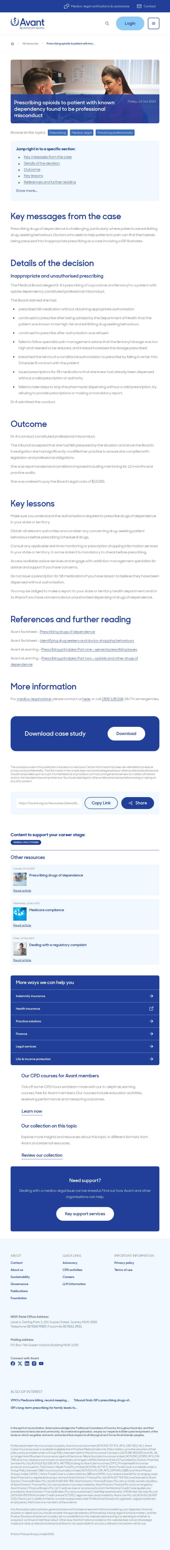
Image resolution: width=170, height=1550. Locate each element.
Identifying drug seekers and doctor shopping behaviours (87, 640)
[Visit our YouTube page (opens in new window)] (41, 1363)
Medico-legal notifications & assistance (100, 6)
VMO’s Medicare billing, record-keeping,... (40, 1400)
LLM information (74, 1284)
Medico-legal (82, 133)
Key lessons (33, 175)
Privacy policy (124, 1263)
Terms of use (123, 1270)
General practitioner (26, 842)
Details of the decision (42, 163)
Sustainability (20, 1277)
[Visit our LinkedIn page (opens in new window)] (27, 1363)
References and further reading (50, 182)
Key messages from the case (48, 156)
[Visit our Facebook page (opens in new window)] (13, 1363)
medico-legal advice (34, 699)
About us (17, 1270)
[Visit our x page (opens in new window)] (20, 1363)
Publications (19, 1291)
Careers (68, 1277)
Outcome (32, 169)
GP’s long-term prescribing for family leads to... (44, 1408)
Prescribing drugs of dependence (67, 631)
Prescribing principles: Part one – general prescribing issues (89, 649)
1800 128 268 (112, 699)
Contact (150, 6)
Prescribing (58, 133)
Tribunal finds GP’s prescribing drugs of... (102, 1400)
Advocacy (70, 1263)
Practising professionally (115, 133)
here (86, 699)
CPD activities (72, 1270)
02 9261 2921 (72, 1326)
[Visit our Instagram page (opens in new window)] (34, 1363)
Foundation (19, 1298)
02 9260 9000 (36, 1326)
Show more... (26, 190)
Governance (19, 1284)
